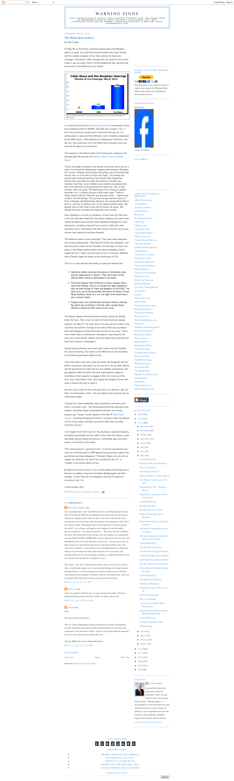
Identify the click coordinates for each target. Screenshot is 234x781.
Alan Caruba (139, 107)
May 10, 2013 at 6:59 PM (78, 600)
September (145, 438)
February (144, 639)
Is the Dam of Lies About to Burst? (154, 559)
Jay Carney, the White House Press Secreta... (152, 605)
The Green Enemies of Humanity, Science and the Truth (154, 537)
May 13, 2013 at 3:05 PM (78, 645)
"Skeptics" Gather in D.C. (120, 761)
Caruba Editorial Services (145, 239)
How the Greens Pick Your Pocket (154, 563)
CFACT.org (139, 221)
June (142, 451)
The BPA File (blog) (143, 359)
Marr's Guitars (140, 301)
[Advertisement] (150, 46)
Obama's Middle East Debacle (120, 754)
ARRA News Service (143, 200)
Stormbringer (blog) (143, 345)
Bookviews (139, 214)
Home (97, 657)
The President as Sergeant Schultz (154, 551)
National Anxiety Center (145, 305)
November (145, 430)
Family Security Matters (145, 265)
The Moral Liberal (142, 363)
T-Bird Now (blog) (142, 348)
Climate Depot (141, 250)
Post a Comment (71, 652)
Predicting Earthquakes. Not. (120, 764)
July (142, 447)
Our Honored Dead (148, 505)
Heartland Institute (143, 283)
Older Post (125, 657)
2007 (140, 669)
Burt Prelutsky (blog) (144, 218)
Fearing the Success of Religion (153, 463)
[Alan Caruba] (144, 146)
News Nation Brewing (144, 312)
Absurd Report (141, 203)
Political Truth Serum (144, 330)
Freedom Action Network (145, 272)
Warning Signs (117, 13)
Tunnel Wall (140, 381)
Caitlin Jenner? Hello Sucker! (120, 767)
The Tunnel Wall (142, 367)
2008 (140, 665)
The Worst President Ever (150, 547)
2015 (140, 414)
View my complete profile (148, 722)
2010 (140, 657)
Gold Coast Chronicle (144, 280)
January (144, 643)
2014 (140, 418)
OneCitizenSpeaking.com (146, 319)
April (142, 631)
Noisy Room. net (142, 316)
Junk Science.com (142, 298)
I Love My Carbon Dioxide (146, 287)
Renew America (141, 338)
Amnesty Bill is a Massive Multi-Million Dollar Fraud (154, 612)
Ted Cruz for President (149, 594)
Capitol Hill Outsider (144, 232)
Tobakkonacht (141, 378)
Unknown (72, 589)
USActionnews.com (143, 385)
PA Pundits (139, 323)
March (143, 635)
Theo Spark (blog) (142, 370)
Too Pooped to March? (149, 471)
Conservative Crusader (144, 254)
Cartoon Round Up (148, 459)
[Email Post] (103, 492)
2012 (140, 648)
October (144, 434)
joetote (71, 607)
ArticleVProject (141, 210)
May (142, 455)
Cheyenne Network (143, 243)
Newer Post (69, 657)
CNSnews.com (141, 225)
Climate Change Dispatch (146, 247)
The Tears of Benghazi (149, 583)
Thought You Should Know (146, 374)
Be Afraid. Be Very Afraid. (151, 509)
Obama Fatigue (146, 626)
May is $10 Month (148, 467)
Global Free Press (142, 276)
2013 (140, 422)
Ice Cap (138, 294)
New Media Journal (143, 309)
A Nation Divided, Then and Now (154, 555)
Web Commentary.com (144, 388)
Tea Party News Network (145, 352)
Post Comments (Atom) (86, 663)
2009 (140, 661)
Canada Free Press (142, 229)
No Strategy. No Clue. (120, 757)
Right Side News (142, 341)
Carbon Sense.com (142, 236)
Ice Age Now (140, 290)
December (144, 426)
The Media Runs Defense (150, 579)
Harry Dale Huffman (76, 507)
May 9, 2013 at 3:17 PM (78, 582)
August (143, 442)
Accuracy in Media (143, 207)
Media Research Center (99, 125)
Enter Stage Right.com (144, 261)
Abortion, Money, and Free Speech (154, 475)
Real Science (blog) (143, 334)
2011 (140, 653)
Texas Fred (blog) (142, 356)
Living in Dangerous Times (151, 621)
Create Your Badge (142, 150)
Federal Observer (142, 269)
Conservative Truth (143, 258)
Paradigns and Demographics (147, 327)
